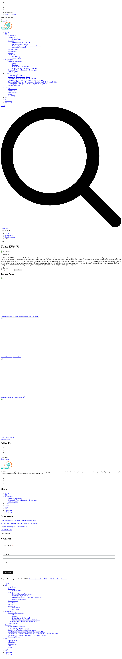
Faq (6, 99)
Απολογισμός (16, 58)
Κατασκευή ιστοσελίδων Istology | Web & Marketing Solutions (48, 579)
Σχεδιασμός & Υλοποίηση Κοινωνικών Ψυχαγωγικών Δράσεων (27, 84)
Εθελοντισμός (12, 89)
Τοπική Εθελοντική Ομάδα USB (11, 357)
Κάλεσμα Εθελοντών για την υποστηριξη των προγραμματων (19, 316)
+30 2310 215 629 (10, 14)
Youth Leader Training (7, 437)
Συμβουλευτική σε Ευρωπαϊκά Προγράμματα (22, 78)
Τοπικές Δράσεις (13, 71)
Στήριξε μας (8, 102)
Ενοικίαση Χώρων (14, 85)
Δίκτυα (10, 53)
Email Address (8, 545)
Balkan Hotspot (13, 49)
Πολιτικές (11, 41)
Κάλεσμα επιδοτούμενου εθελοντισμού (13, 397)
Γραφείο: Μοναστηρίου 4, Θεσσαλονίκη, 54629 (15, 526)
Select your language (7, 17)
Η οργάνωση (12, 35)
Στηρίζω (7, 87)
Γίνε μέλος (11, 90)
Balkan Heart (12, 51)
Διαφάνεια (11, 54)
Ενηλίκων (15, 65)
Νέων (14, 63)
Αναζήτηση (4, 268)
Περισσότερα (5, 459)
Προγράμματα (9, 59)
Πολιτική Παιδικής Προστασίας (21, 42)
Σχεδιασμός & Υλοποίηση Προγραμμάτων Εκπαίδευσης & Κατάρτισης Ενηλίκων (33, 82)
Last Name (6, 563)
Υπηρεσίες (8, 73)
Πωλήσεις (11, 96)
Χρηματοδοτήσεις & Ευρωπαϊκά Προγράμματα (22, 70)
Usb (6, 34)
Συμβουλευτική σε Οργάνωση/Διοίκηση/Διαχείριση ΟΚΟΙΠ (26, 80)
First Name (6, 554)
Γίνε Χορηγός (12, 92)
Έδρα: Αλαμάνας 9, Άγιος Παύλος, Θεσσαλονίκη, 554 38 (18, 520)
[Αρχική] (4, 21)
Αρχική (7, 32)
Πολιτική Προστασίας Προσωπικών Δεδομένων (26, 46)
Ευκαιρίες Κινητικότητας (15, 61)
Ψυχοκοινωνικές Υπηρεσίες (16, 75)
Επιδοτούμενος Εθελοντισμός (21, 66)
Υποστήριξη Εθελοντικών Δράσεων (19, 77)
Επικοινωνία (8, 101)
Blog (6, 97)
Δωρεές (10, 94)
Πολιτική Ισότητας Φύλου (20, 44)
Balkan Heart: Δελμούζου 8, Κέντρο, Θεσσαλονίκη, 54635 (19, 523)
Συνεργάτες (11, 37)
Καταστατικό (16, 56)
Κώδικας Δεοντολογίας (19, 47)
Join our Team (16, 39)
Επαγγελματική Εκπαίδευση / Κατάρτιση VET (26, 68)
